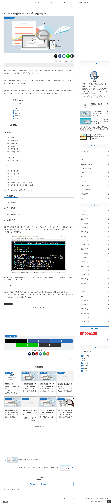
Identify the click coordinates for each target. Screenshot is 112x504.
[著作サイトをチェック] (29, 353)
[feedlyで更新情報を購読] (44, 353)
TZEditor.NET (9, 304)
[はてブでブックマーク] (64, 56)
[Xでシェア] (55, 56)
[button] (72, 56)
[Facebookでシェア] (60, 56)
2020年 (16, 108)
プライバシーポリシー (103, 499)
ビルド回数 (18, 103)
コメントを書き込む (39, 484)
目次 (16, 100)
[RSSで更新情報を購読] (47, 353)
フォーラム (76, 499)
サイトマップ (88, 499)
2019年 (16, 106)
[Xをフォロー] (33, 353)
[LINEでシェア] (68, 56)
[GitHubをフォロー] (40, 353)
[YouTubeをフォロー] (36, 353)
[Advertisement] (39, 321)
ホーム (65, 499)
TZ (95, 81)
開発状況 (17, 116)
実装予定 (17, 110)
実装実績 (17, 113)
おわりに (17, 118)
